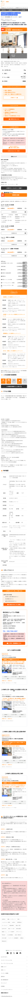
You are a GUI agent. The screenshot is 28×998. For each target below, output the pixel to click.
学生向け (3, 934)
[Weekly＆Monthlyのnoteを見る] (20, 953)
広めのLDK (4, 928)
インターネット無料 (6, 922)
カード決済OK (11, 931)
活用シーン (3, 970)
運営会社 (3, 976)
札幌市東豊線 (12, 481)
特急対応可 (4, 941)
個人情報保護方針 (4, 979)
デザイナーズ (18, 931)
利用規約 (3, 986)
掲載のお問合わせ (4, 992)
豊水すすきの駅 (19, 481)
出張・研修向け (18, 934)
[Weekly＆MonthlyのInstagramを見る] (11, 953)
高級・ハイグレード (11, 919)
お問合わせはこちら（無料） (14, 151)
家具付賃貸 (18, 928)
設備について (3, 966)
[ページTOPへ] (26, 996)
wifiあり (13, 922)
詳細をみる (4, 680)
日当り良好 (4, 938)
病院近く (22, 938)
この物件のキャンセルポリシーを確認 (13, 188)
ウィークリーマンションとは (7, 963)
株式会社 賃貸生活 (9, 720)
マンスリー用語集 (4, 973)
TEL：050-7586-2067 (10, 631)
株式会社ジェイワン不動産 (7, 129)
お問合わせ (10, 680)
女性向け (3, 919)
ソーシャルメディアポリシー (7, 989)
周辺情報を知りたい (9, 599)
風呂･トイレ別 (11, 928)
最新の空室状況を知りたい (10, 601)
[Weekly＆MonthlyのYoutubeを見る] (17, 953)
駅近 (18, 919)
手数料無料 (11, 925)
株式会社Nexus (9, 766)
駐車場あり (19, 922)
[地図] (20, 17)
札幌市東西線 (12, 486)
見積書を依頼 (15, 195)
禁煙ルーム (4, 931)
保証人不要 (18, 925)
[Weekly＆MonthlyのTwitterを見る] (14, 953)
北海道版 (7, 1)
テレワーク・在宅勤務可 (13, 938)
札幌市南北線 (12, 484)
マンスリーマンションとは (6, 960)
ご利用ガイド (13, 97)
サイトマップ (3, 983)
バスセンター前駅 (19, 486)
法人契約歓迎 (10, 934)
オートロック (4, 925)
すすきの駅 (18, 484)
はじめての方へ (4, 956)
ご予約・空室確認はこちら (15, 643)
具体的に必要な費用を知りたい (11, 596)
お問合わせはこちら (14, 119)
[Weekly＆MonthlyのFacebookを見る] (7, 953)
